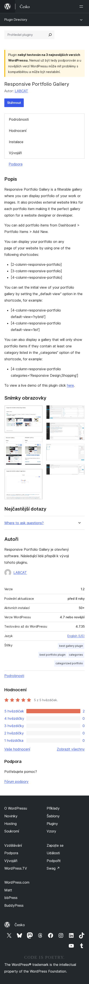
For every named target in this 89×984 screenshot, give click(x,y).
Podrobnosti (19, 119)
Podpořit (54, 861)
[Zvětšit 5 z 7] (79, 428)
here (70, 385)
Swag (53, 868)
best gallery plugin (71, 645)
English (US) (76, 636)
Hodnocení (17, 130)
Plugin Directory (15, 19)
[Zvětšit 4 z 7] (79, 411)
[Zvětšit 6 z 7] (79, 449)
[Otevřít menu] (82, 6)
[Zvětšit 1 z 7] (37, 411)
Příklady (53, 808)
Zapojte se (55, 845)
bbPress (10, 897)
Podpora (15, 164)
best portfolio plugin (52, 654)
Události (53, 853)
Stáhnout (14, 102)
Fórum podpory (16, 781)
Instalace (16, 142)
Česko (19, 925)
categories (76, 654)
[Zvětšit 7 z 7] (79, 470)
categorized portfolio (69, 663)
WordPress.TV (15, 868)
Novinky (10, 816)
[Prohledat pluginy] (50, 34)
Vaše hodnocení (17, 749)
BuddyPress (14, 905)
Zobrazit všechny (71, 749)
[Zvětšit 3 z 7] (37, 474)
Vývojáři (15, 153)
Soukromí (11, 831)
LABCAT (21, 91)
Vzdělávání (13, 845)
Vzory (51, 831)
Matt (8, 890)
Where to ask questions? (24, 523)
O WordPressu (15, 808)
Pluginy (52, 823)
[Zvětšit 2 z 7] (37, 442)
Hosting (10, 823)
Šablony (53, 816)
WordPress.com (16, 882)
